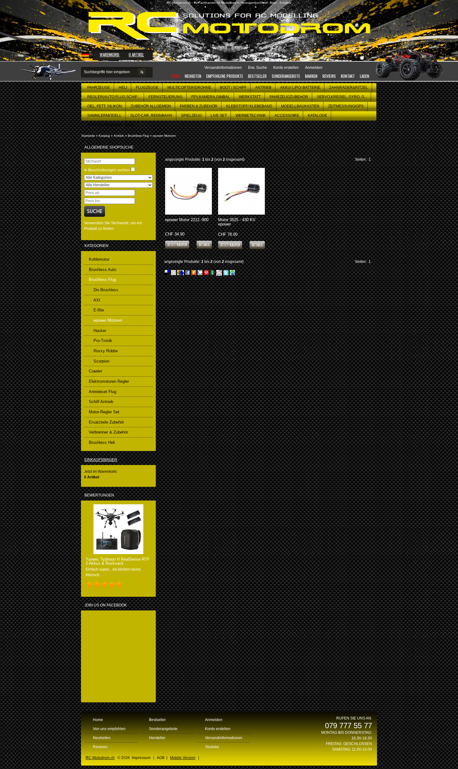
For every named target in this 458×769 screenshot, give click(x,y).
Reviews (329, 76)
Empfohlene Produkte (224, 76)
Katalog (104, 135)
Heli (123, 87)
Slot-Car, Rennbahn (151, 115)
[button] (204, 244)
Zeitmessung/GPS (346, 106)
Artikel (136, 54)
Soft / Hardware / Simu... (112, 125)
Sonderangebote (286, 76)
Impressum (141, 758)
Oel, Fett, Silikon (104, 106)
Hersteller (157, 738)
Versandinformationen (223, 738)
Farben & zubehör (198, 106)
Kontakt (348, 76)
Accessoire (286, 115)
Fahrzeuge (98, 87)
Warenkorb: (110, 54)
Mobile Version (182, 758)
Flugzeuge (147, 87)
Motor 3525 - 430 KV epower (236, 222)
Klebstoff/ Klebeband (249, 106)
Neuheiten (193, 76)
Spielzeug (191, 115)
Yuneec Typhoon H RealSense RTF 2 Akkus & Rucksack (118, 561)
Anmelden (213, 720)
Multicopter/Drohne (189, 87)
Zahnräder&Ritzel (348, 87)
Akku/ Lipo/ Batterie (300, 87)
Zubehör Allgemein (151, 106)
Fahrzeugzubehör (289, 97)
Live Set (219, 115)
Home (175, 76)
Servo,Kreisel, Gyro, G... (342, 97)
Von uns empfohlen (109, 729)
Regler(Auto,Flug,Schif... (113, 97)
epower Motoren (164, 135)
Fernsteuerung (166, 97)
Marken (311, 76)
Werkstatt (250, 97)
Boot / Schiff (233, 87)
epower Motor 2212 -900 (186, 220)
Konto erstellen (218, 729)
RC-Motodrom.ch (100, 758)
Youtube (212, 747)
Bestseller (257, 76)
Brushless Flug (138, 135)
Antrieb (263, 87)
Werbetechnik (251, 115)
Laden (364, 76)
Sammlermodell (104, 115)
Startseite (88, 135)
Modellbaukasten (300, 106)
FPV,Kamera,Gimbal (210, 97)
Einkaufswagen (100, 460)
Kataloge (317, 115)
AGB (161, 758)
